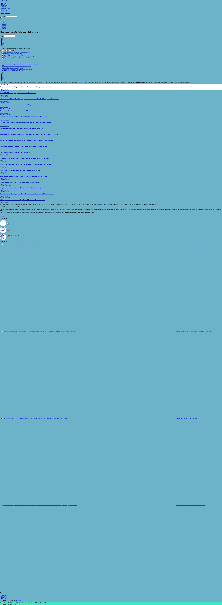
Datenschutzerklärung (12, 604)
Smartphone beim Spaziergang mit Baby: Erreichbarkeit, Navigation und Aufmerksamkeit (27, 194)
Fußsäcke (4, 24)
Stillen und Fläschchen (4, 84)
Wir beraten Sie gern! (6, 8)
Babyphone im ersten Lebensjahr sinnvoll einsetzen (15, 152)
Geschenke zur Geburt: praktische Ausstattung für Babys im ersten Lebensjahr (23, 116)
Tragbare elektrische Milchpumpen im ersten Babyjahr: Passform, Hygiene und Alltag (25, 87)
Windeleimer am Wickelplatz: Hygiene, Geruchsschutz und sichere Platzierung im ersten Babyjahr (29, 99)
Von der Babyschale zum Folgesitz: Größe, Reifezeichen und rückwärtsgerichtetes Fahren (26, 140)
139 (3, 44)
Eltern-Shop (5, 13)
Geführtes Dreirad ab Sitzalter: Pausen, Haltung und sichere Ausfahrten (21, 128)
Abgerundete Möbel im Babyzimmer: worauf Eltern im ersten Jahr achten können (24, 110)
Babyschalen (4, 23)
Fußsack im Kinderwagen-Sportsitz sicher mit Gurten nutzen (18, 93)
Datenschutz (4, 5)
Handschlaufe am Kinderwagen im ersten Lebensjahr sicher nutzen (20, 170)
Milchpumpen (4, 28)
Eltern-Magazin (5, 3)
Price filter (2, 36)
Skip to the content (3, 0)
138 (3, 43)
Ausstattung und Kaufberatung (5, 108)
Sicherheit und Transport (4, 90)
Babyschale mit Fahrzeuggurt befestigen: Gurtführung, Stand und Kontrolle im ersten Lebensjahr (29, 134)
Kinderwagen (4, 20)
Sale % (3, 29)
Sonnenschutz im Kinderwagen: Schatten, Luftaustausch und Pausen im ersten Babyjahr (26, 164)
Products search (3, 16)
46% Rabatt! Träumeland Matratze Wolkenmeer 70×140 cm (17, 235)
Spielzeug (4, 27)
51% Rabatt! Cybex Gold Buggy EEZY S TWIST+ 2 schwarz (17, 228)
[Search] (1, 18)
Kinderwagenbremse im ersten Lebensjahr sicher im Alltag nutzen (19, 182)
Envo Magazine (18, 600)
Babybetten (4, 26)
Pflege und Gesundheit (4, 96)
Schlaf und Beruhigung (4, 120)
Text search (2, 35)
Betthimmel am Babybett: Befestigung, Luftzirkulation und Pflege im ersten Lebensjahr (26, 122)
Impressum (4, 6)
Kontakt (3, 4)
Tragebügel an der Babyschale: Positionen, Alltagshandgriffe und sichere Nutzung (24, 176)
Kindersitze (4, 25)
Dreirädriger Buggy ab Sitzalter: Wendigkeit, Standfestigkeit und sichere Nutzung (24, 158)
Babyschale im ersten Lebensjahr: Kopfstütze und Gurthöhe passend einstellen (23, 146)
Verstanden (4, 604)
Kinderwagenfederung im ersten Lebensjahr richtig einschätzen (19, 105)
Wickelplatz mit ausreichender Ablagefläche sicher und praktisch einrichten (22, 200)
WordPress (10, 600)
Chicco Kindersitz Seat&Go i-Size (12, 222)
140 (3, 45)
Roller (101, 204)
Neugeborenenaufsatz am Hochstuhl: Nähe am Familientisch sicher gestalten (22, 188)
